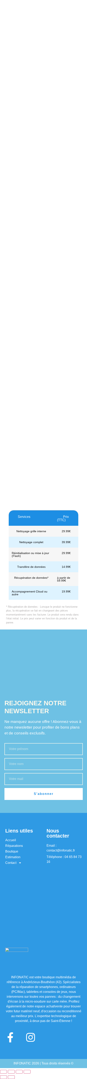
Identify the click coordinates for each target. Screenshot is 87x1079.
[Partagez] (19, 1072)
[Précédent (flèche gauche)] (3, 1077)
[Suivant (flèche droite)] (11, 1077)
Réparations (14, 845)
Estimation (12, 857)
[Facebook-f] (10, 1037)
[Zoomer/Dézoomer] (3, 1072)
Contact (10, 862)
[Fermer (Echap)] (27, 1072)
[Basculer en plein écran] (11, 1072)
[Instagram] (30, 1037)
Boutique (11, 851)
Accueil (10, 840)
